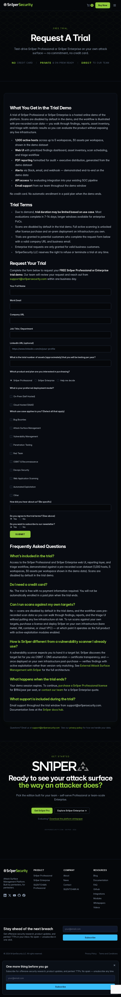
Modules (97, 898)
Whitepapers (99, 903)
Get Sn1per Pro (42, 810)
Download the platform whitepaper (66, 818)
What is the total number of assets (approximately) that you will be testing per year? (52, 357)
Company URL (17, 314)
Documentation (100, 880)
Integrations (99, 894)
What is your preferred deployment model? (32, 388)
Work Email (15, 300)
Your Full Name (17, 286)
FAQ (95, 885)
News (66, 880)
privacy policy (75, 727)
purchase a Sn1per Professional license (82, 685)
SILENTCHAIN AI (71, 889)
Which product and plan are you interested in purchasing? (40, 371)
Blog (95, 875)
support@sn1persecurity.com (28, 278)
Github (96, 889)
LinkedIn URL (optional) (22, 343)
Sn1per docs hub (53, 709)
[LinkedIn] (5, 895)
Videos (96, 907)
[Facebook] (23, 895)
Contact (67, 885)
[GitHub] (19, 895)
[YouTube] (14, 895)
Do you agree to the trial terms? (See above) (32, 517)
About (66, 875)
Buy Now (102, 5)
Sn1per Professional (42, 875)
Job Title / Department (21, 328)
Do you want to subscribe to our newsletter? (32, 525)
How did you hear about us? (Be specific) (30, 501)
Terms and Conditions (108, 954)
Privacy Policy (91, 954)
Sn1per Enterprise (41, 880)
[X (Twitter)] (9, 895)
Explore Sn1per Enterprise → (72, 810)
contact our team (52, 689)
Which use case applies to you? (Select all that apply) (37, 411)
